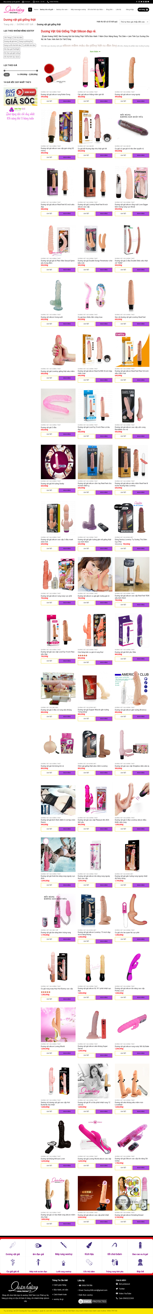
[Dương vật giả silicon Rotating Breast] (132, 1193)
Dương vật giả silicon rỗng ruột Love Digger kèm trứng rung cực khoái (131, 206)
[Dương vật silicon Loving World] (58, 1025)
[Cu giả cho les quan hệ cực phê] (132, 911)
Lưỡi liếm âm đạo (29, 45)
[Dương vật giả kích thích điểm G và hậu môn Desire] (58, 798)
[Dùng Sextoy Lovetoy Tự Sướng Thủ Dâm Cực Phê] (132, 518)
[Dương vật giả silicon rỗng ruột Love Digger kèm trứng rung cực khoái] (132, 183)
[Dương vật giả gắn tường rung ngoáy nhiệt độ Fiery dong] (132, 854)
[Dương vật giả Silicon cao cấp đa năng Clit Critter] (132, 1137)
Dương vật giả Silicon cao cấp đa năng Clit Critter (131, 1160)
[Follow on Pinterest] (146, 2)
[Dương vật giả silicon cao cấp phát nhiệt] (95, 1193)
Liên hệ (118, 9)
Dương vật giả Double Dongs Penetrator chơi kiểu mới (95, 262)
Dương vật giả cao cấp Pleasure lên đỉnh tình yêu (93, 821)
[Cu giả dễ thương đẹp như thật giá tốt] (95, 127)
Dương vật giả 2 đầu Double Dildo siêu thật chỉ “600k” (131, 262)
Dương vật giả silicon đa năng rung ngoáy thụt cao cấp (94, 877)
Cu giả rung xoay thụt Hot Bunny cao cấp (57, 989)
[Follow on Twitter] (141, 2)
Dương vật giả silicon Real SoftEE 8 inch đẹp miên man (95, 372)
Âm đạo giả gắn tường (12, 53)
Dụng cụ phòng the (25, 41)
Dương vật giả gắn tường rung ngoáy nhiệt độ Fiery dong (131, 877)
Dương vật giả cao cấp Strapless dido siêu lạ (132, 766)
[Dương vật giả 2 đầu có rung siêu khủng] (58, 688)
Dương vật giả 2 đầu (48, 427)
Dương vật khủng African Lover (53, 1159)
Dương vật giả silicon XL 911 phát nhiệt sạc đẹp (94, 989)
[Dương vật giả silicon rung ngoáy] (132, 73)
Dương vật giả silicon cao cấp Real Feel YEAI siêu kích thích (132, 597)
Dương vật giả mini (10, 41)
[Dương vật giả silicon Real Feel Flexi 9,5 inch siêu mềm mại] (132, 349)
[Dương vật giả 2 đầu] (58, 406)
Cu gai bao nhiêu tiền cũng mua (90, 317)
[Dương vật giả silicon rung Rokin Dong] (58, 73)
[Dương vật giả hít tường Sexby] (58, 462)
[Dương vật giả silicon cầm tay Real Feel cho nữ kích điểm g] (95, 462)
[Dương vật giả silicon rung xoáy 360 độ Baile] (132, 1025)
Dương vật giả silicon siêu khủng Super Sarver (93, 1047)
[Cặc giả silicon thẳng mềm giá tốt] (95, 73)
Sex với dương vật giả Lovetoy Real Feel (130, 317)
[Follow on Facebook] (136, 2)
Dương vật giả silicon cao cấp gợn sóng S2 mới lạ (57, 149)
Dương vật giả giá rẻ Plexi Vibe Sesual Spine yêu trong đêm (58, 262)
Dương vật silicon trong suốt (52, 317)
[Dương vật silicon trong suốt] (58, 295)
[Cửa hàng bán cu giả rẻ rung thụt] (95, 630)
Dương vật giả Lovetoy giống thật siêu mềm (58, 371)
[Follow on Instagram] (139, 2)
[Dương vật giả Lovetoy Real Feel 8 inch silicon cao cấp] (95, 183)
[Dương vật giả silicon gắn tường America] (132, 688)
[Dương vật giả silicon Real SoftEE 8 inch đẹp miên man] (95, 349)
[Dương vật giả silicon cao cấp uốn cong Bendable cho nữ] (132, 406)
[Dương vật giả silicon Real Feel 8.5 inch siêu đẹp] (58, 183)
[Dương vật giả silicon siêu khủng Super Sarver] (95, 1025)
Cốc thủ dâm (18, 37)
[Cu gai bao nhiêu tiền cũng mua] (95, 295)
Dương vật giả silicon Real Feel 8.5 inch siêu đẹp (57, 206)
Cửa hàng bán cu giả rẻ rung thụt (90, 652)
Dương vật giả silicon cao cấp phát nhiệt (93, 1215)
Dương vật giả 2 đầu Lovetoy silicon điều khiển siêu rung (130, 821)
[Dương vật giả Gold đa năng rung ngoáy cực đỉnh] (58, 854)
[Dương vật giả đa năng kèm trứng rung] (58, 911)
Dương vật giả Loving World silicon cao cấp (94, 1159)
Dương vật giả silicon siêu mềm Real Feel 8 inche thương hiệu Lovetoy (131, 484)
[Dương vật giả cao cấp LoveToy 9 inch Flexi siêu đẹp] (58, 630)
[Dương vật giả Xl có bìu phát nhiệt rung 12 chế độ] (95, 1081)
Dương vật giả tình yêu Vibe (125, 652)
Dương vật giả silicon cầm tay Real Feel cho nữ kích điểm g (95, 484)
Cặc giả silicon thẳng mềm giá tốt (91, 94)
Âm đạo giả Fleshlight (11, 49)
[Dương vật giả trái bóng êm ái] (58, 744)
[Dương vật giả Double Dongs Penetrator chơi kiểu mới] (95, 239)
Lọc (6, 74)
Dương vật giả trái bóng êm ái (52, 766)
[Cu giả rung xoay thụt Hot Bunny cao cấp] (58, 967)
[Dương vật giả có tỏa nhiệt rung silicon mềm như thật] (58, 1193)
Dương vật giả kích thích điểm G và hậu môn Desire (58, 821)
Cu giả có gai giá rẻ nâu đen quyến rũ (129, 149)
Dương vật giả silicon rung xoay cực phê (56, 596)
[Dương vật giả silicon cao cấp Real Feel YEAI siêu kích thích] (132, 574)
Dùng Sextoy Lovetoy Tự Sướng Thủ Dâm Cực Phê (131, 541)
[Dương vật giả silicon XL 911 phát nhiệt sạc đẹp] (95, 967)
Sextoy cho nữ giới (46, 9)
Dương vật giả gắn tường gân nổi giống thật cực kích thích (94, 541)
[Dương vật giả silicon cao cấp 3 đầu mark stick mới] (58, 518)
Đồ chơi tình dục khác (95, 9)
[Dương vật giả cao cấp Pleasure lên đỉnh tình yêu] (95, 798)
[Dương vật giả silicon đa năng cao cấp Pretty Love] (132, 967)
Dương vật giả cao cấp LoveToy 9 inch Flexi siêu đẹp (57, 653)
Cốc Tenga (7, 37)
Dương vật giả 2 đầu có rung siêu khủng (56, 710)
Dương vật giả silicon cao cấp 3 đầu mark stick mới (57, 541)
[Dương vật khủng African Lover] (58, 1137)
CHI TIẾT (49, 101)
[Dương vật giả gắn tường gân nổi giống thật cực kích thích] (95, 518)
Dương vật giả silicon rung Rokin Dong (55, 94)
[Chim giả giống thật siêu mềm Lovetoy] (95, 744)
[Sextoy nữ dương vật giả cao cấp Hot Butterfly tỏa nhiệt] (58, 1081)
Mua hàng (67, 101)
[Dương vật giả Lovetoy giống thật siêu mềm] (58, 349)
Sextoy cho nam (62, 9)
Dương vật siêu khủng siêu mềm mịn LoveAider (129, 1103)
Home (36, 9)
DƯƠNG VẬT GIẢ (25, 24)
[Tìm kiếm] (30, 10)
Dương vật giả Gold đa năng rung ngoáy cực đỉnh (58, 877)
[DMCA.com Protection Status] (93, 1301)
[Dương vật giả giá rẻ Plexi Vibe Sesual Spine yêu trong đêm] (58, 239)
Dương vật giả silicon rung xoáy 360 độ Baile (132, 1046)
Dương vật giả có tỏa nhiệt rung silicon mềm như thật (58, 1216)
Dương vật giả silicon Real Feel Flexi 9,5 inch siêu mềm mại (132, 372)
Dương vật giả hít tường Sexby (52, 484)
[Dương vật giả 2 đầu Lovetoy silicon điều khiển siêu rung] (132, 798)
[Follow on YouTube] (148, 2)
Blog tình (109, 9)
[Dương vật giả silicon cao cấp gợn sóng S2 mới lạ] (58, 127)
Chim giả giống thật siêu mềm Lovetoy (93, 766)
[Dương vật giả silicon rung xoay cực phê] (58, 574)
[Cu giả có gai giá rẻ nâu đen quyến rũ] (132, 127)
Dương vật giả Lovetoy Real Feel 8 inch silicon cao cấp (93, 206)
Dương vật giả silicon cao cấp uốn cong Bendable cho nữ (130, 428)
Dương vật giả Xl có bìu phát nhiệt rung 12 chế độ (94, 1103)
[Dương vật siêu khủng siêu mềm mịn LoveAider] (132, 1081)
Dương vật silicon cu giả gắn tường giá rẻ (93, 596)
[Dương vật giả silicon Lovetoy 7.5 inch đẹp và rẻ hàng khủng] (95, 911)
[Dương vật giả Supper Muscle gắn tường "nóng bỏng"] (95, 688)
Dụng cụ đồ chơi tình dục (12, 45)
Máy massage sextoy (78, 9)
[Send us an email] (143, 2)
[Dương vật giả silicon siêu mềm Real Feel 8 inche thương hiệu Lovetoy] (132, 462)
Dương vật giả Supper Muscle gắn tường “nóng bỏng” (93, 711)
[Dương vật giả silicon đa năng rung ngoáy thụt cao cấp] (95, 854)
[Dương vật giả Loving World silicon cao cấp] (95, 1137)
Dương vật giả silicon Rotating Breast (129, 1215)
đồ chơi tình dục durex (11, 57)
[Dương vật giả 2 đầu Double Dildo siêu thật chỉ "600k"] (132, 239)
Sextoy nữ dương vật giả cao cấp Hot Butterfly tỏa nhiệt (55, 1103)
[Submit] (35, 16)
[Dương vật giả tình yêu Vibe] (132, 630)
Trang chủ (8, 24)
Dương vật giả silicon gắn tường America (130, 710)
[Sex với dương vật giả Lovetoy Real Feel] (132, 295)
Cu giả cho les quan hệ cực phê (127, 933)
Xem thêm (94, 51)
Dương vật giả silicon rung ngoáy (127, 94)
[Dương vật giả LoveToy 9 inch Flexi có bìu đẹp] (95, 406)
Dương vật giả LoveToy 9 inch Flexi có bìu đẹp (94, 428)
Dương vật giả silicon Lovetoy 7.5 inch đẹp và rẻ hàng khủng (94, 933)
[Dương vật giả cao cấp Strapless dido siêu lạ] (132, 744)
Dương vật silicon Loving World (53, 1046)
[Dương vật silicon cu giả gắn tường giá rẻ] (95, 574)
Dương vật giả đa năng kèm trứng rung (56, 933)
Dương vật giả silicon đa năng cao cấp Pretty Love (130, 989)
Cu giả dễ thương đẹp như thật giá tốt (92, 149)
